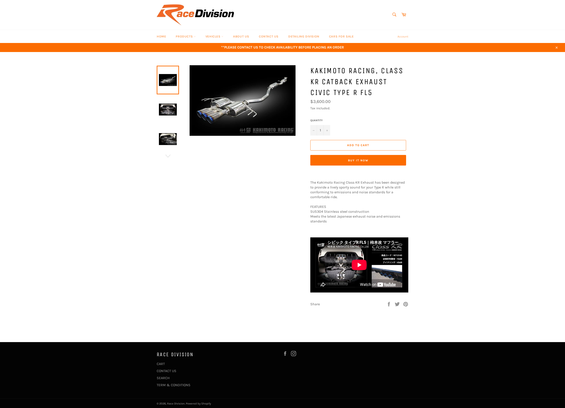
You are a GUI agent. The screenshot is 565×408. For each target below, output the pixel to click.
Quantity (316, 120)
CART (161, 364)
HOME (161, 36)
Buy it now (358, 160)
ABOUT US (241, 36)
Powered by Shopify (198, 403)
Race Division (176, 403)
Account (402, 36)
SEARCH (163, 378)
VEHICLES (213, 36)
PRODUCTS (185, 36)
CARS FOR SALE (341, 36)
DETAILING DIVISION (303, 36)
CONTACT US (269, 36)
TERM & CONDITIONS (173, 385)
